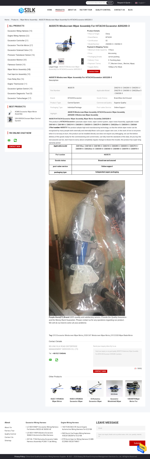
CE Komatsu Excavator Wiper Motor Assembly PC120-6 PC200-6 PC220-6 (95, 400)
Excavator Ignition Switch (18, 89)
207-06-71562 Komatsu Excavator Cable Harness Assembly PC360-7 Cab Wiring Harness (42, 440)
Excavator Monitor (15, 60)
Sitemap (8, 441)
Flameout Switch (15, 65)
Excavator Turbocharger (17, 98)
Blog (130, 10)
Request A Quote (123, 3)
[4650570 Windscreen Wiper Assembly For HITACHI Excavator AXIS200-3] (65, 43)
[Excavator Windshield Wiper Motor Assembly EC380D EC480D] (114, 388)
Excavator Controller (16, 40)
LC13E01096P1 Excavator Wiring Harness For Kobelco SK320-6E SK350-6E (42, 428)
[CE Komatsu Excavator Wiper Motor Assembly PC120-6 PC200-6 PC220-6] (95, 388)
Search (110, 3)
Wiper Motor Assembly (28, 20)
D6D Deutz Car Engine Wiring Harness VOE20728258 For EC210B (76, 434)
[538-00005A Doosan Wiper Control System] (10, 119)
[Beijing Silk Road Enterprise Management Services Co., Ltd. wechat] (17, 140)
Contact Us (119, 10)
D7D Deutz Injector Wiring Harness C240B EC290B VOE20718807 (78, 440)
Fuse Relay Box (14, 79)
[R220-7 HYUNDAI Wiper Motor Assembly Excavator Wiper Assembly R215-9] (57, 388)
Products (59, 10)
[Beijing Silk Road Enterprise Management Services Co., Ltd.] (27, 10)
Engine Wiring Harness (17, 36)
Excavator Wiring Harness (18, 31)
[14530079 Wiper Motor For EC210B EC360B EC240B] (133, 388)
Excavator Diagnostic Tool (18, 93)
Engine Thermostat (15, 84)
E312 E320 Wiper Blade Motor (122, 335)
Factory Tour (86, 10)
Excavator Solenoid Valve (18, 50)
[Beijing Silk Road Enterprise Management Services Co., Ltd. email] (10, 140)
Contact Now (94, 71)
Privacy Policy (20, 456)
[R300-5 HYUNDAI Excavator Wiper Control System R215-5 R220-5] (76, 388)
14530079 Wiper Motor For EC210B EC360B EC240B (133, 400)
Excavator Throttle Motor (18, 45)
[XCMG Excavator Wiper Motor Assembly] (10, 113)
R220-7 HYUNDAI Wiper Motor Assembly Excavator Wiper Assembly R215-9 (57, 400)
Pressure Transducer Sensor (19, 55)
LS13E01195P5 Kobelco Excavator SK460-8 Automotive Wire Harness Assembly (40, 434)
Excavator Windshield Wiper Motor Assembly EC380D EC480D (114, 400)
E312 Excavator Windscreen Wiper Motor (68, 335)
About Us (72, 10)
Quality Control (103, 10)
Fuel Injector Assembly (17, 74)
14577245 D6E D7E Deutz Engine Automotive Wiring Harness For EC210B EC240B (77, 428)
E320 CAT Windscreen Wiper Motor (97, 335)
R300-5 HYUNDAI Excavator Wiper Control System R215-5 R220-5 (76, 400)
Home (49, 10)
